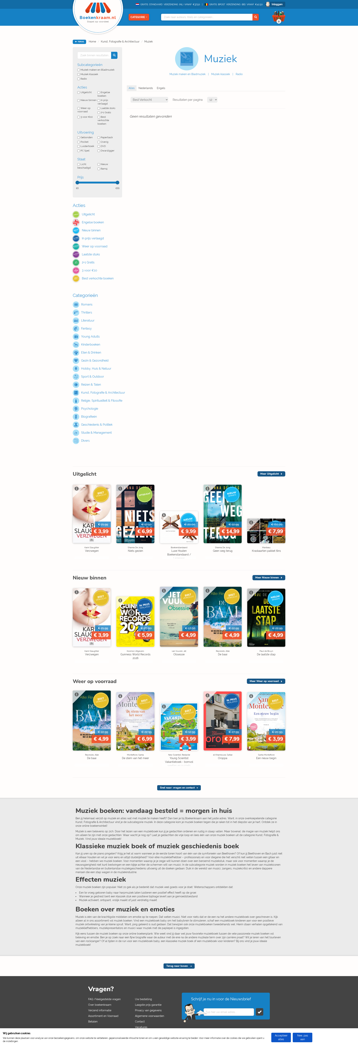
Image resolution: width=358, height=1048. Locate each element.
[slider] (77, 182)
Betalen (93, 1021)
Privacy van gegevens (148, 1010)
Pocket (84, 141)
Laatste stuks (108, 108)
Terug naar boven (177, 966)
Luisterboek (87, 146)
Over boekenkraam (99, 1004)
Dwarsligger (107, 150)
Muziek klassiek (220, 74)
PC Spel (85, 150)
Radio (239, 74)
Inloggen (277, 4)
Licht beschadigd (84, 166)
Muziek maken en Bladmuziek (187, 74)
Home (92, 41)
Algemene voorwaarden (149, 1015)
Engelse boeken (104, 94)
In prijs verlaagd (103, 102)
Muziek (148, 41)
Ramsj (104, 168)
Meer (269, 474)
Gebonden (87, 137)
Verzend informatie (99, 1010)
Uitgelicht (86, 92)
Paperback (107, 137)
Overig (104, 141)
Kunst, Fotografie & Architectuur (120, 41)
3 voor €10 (87, 116)
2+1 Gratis (106, 112)
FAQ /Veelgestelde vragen (104, 999)
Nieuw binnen (89, 100)
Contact (140, 1021)
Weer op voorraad (83, 110)
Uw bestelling (143, 999)
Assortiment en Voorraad (103, 1015)
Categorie (138, 17)
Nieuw (104, 164)
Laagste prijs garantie (148, 1004)
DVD (103, 146)
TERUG (80, 41)
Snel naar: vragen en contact (177, 787)
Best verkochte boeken (103, 120)
